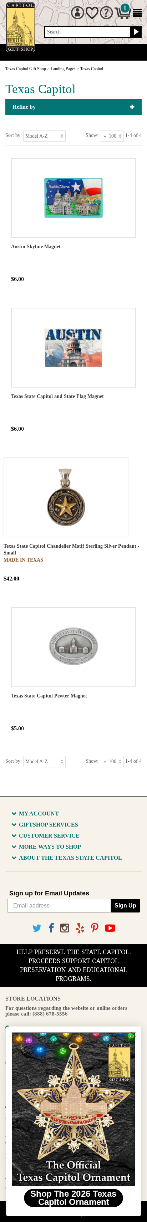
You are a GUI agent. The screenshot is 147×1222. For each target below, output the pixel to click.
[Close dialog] (133, 1034)
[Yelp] (80, 928)
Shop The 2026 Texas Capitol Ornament (73, 1198)
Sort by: (13, 135)
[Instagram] (65, 928)
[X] (37, 928)
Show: (92, 135)
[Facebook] (51, 928)
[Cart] (123, 17)
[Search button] (135, 32)
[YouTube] (110, 928)
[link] (73, 1109)
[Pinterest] (94, 928)
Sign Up (125, 906)
